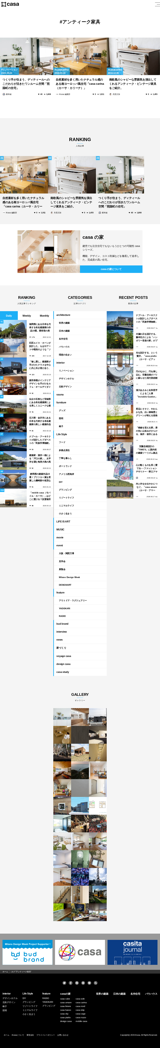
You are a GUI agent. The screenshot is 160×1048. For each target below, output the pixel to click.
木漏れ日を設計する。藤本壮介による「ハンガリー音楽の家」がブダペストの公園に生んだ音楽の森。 (147, 337)
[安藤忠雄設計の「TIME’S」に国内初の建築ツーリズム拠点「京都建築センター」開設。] (120, 451)
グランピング (65, 489)
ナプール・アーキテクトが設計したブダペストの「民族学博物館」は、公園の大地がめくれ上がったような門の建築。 (40, 439)
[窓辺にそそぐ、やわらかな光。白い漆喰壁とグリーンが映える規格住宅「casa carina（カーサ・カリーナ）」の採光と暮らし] (120, 414)
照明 (61, 418)
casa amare (66, 1002)
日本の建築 (64, 331)
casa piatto (65, 1017)
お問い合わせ (62, 1035)
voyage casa (63, 656)
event (59, 545)
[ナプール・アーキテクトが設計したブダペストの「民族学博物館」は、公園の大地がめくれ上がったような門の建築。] (120, 320)
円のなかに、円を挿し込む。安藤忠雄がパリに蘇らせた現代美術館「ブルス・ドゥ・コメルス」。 (147, 374)
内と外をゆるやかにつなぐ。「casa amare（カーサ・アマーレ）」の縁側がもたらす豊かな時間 (147, 487)
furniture (61, 402)
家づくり (61, 647)
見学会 (62, 561)
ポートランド (65, 466)
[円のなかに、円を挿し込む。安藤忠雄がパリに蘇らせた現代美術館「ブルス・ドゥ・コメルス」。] (120, 376)
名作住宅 (63, 339)
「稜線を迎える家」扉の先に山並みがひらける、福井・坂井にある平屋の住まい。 (147, 430)
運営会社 (30, 1035)
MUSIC (60, 529)
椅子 (61, 426)
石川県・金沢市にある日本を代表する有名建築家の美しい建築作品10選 (40, 421)
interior (60, 362)
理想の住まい (65, 354)
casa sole (80, 998)
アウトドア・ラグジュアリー (73, 600)
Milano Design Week (69, 577)
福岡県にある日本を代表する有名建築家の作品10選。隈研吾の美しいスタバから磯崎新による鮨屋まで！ (40, 327)
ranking (80, 142)
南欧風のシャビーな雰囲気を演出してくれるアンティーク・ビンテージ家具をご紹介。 (132, 84)
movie (59, 537)
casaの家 (65, 993)
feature (60, 592)
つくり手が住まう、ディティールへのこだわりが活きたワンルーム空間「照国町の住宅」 (26, 84)
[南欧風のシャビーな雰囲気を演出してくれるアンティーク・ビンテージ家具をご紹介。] (133, 56)
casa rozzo (81, 1017)
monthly (44, 315)
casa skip (80, 1010)
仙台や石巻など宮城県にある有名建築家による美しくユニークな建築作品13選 (40, 402)
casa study (62, 672)
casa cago (80, 1013)
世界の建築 (64, 323)
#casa (137, 1035)
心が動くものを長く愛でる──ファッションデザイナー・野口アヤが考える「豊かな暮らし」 (147, 468)
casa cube (65, 998)
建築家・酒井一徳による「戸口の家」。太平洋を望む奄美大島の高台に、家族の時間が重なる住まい (40, 458)
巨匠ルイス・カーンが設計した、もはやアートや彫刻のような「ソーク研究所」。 (40, 346)
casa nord (80, 1006)
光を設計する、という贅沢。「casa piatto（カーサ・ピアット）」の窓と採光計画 (147, 355)
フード (62, 442)
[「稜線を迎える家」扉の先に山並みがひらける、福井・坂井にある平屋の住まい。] (120, 433)
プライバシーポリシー (45, 1035)
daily (9, 315)
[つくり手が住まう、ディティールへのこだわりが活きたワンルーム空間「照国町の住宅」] (26, 56)
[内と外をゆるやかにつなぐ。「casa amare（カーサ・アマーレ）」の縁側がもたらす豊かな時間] (120, 489)
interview (61, 631)
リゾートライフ (66, 497)
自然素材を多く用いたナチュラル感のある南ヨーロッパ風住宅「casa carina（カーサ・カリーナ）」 (80, 84)
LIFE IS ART (63, 521)
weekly (26, 315)
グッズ (62, 410)
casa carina (81, 1002)
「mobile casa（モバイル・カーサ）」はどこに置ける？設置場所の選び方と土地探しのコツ (40, 495)
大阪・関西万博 (66, 553)
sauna (60, 394)
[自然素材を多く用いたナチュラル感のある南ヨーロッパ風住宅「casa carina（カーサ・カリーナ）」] (80, 56)
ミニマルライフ (66, 505)
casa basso (65, 1010)
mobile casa (81, 1021)
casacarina (62, 69)
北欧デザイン (65, 386)
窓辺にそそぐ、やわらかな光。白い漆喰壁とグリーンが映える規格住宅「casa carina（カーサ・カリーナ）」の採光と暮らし (147, 412)
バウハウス (64, 346)
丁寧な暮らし (65, 458)
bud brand (62, 623)
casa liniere (65, 1006)
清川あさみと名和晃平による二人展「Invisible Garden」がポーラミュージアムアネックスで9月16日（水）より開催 (147, 393)
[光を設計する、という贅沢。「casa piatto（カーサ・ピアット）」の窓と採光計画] (120, 358)
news (59, 639)
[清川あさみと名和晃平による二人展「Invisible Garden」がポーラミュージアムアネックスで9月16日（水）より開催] (120, 395)
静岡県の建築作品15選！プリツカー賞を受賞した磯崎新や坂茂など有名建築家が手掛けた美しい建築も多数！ (40, 477)
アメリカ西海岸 (66, 474)
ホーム (6, 1035)
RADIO (62, 616)
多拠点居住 (64, 450)
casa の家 (93, 237)
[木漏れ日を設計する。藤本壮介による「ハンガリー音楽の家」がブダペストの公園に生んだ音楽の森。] (120, 339)
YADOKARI (64, 608)
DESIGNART (65, 585)
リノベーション (10, 69)
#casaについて (18, 1035)
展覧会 (62, 569)
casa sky (64, 1013)
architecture (63, 315)
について (111, 269)
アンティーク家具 (81, 21)
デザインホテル (66, 378)
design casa (63, 664)
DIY (60, 482)
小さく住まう (65, 513)
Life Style (61, 434)
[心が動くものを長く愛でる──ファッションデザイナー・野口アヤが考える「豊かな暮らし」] (120, 470)
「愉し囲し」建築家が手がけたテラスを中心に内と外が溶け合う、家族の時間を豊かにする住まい (40, 364)
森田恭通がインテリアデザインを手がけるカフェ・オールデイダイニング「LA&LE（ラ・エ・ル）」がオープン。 (40, 383)
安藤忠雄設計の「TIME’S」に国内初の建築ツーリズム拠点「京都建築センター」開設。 (147, 449)
